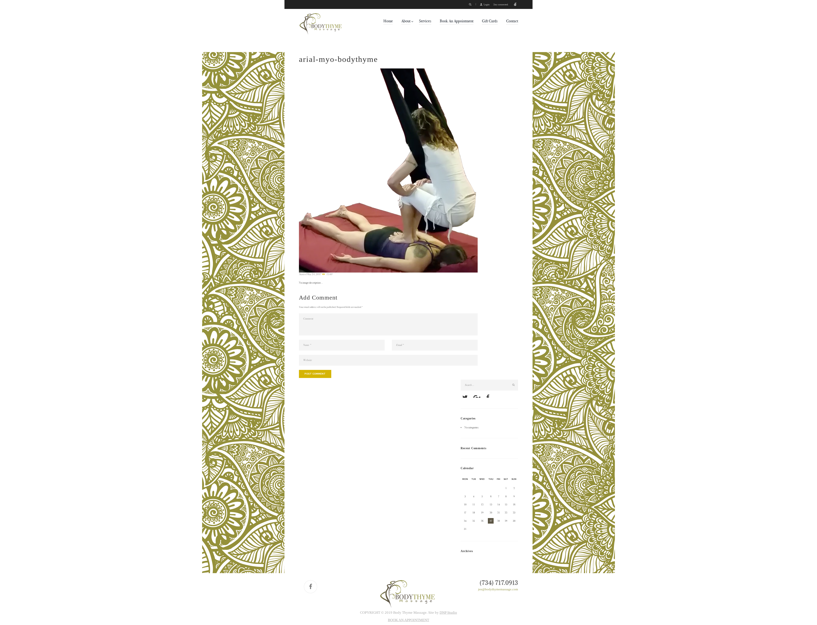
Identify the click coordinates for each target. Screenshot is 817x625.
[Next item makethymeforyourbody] (433, 170)
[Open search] (470, 4)
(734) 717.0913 (499, 583)
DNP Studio (448, 613)
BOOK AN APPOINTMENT (408, 620)
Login (487, 4)
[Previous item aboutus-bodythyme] (343, 170)
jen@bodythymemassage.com (498, 589)
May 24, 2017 (314, 274)
